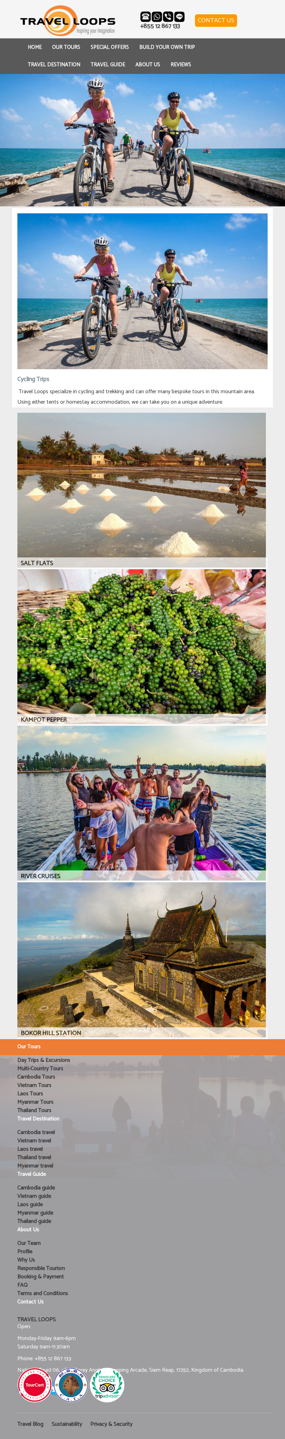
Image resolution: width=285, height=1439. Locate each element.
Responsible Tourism (41, 1268)
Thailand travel (34, 1157)
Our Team (29, 1243)
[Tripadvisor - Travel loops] (107, 1385)
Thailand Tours (34, 1110)
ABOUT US (148, 64)
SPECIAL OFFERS (110, 47)
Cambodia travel (36, 1132)
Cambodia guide (36, 1188)
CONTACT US (216, 20)
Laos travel (30, 1149)
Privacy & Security (111, 1424)
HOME (35, 47)
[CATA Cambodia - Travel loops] (71, 1385)
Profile (24, 1251)
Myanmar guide (35, 1213)
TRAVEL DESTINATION (54, 64)
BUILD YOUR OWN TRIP (167, 47)
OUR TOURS (66, 47)
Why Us (26, 1260)
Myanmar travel (35, 1166)
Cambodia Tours (36, 1077)
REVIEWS (181, 64)
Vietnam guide (34, 1196)
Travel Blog (30, 1424)
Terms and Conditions (42, 1293)
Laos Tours (30, 1093)
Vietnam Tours (34, 1085)
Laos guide (30, 1204)
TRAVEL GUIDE (108, 64)
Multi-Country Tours (40, 1068)
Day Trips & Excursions (43, 1060)
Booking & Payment (40, 1276)
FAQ (22, 1285)
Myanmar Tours (35, 1102)
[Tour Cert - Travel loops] (34, 1385)
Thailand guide (34, 1221)
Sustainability (67, 1424)
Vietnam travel (34, 1140)
